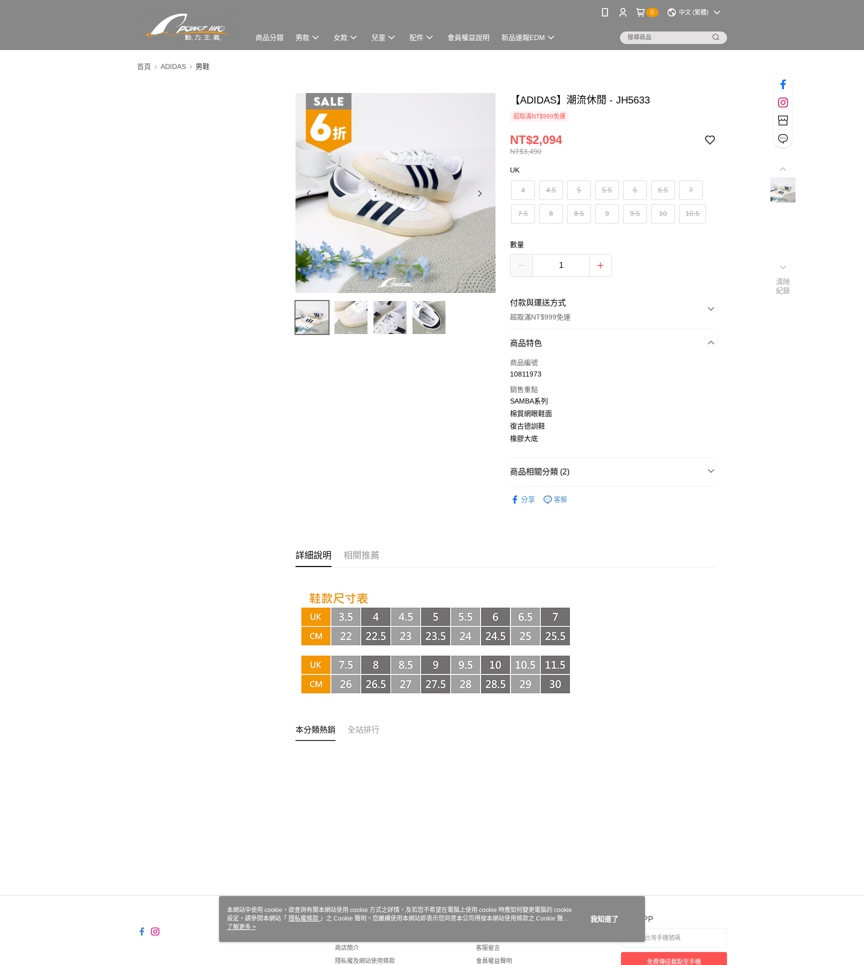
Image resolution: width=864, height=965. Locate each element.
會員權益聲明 (494, 961)
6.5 (663, 190)
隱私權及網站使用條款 (365, 961)
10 (663, 214)
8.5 (579, 214)
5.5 (607, 190)
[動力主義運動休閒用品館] (187, 26)
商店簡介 (347, 948)
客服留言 (488, 948)
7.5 (523, 214)
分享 (528, 500)
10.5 (693, 214)
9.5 (635, 214)
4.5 (551, 190)
